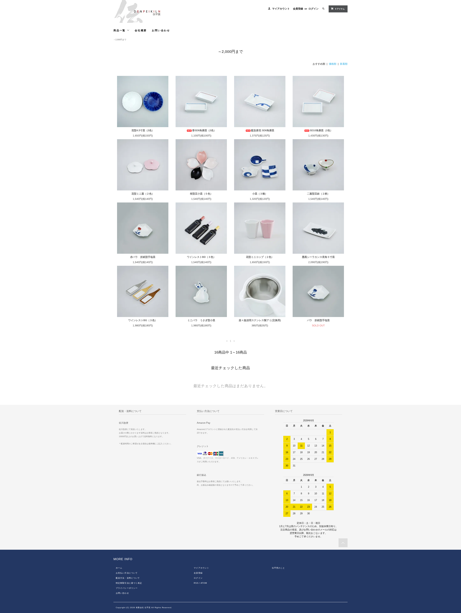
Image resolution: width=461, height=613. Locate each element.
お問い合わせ (161, 30)
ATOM (204, 583)
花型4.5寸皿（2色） (142, 130)
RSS (196, 583)
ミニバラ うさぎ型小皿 (201, 320)
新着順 (344, 63)
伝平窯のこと (278, 568)
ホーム (119, 568)
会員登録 (298, 8)
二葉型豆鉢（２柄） (318, 193)
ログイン (313, 8)
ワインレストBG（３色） (142, 320)
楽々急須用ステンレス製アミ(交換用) (260, 320)
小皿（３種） (259, 193)
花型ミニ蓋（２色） (142, 193)
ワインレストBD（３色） (201, 257)
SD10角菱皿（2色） (321, 130)
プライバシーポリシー (127, 588)
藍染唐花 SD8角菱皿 (262, 130)
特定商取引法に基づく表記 (129, 583)
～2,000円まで (119, 39)
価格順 (332, 63)
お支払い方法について (127, 573)
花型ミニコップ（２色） (260, 257)
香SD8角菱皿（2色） (204, 130)
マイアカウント (281, 8)
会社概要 (141, 30)
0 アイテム (340, 9)
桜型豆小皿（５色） (201, 193)
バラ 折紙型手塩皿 (318, 320)
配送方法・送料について (128, 578)
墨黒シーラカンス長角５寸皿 (318, 257)
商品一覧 (120, 30)
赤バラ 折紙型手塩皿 (142, 257)
